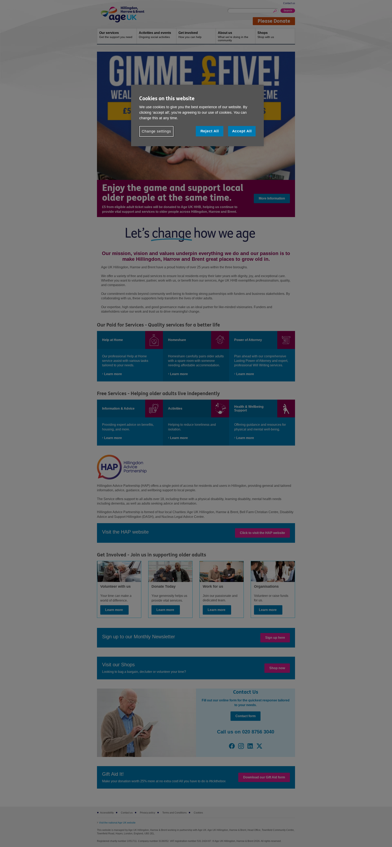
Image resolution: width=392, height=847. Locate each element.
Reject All (209, 131)
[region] (197, 115)
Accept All (242, 131)
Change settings (156, 131)
